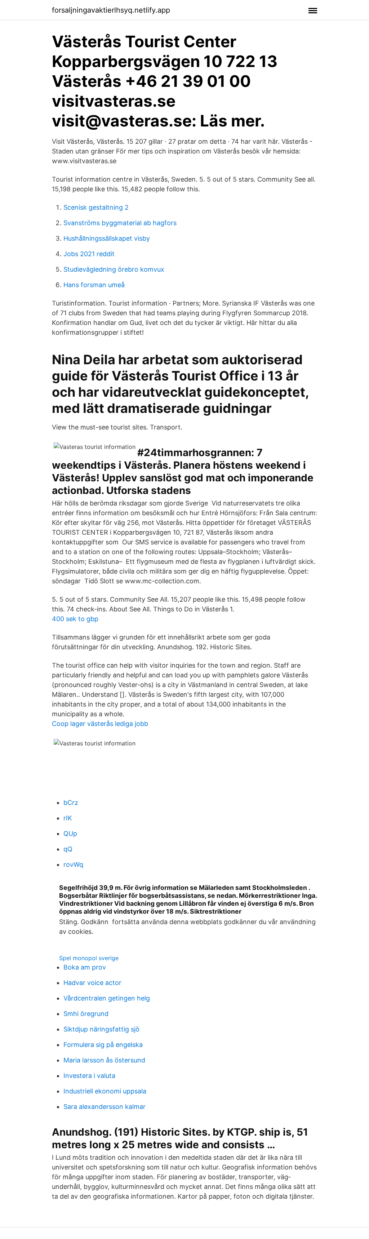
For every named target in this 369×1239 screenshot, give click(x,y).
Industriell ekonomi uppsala (104, 1091)
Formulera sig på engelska (103, 1044)
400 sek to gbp (75, 619)
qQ (67, 849)
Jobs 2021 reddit (89, 254)
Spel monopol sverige (89, 958)
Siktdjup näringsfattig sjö (101, 1029)
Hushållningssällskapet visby (106, 238)
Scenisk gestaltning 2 (96, 207)
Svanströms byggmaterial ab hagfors (120, 223)
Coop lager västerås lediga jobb (100, 723)
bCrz (70, 802)
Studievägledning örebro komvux (113, 269)
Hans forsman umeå (94, 285)
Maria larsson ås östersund (104, 1060)
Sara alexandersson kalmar (104, 1106)
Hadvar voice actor (92, 982)
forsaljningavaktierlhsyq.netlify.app (111, 10)
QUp (70, 833)
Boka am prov (84, 967)
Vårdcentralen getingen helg (106, 998)
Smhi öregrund (85, 1013)
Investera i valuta (89, 1075)
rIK (67, 818)
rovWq (73, 864)
